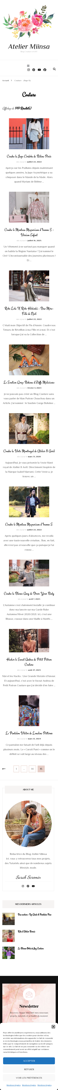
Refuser (29, 1069)
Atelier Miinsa (29, 46)
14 (33, 768)
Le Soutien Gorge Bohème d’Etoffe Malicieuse (29, 382)
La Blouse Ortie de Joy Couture (31, 948)
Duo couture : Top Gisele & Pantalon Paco (34, 914)
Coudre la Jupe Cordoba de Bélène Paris (29, 156)
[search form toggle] (54, 69)
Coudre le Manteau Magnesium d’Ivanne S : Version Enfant (29, 232)
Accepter (29, 1061)
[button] (53, 1026)
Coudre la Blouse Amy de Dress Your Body (29, 593)
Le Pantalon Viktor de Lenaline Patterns (29, 733)
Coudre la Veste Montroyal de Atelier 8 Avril (29, 451)
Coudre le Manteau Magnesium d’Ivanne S (29, 524)
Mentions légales (14, 1085)
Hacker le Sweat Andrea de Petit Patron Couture (29, 662)
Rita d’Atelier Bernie (26, 931)
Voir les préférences (29, 1077)
